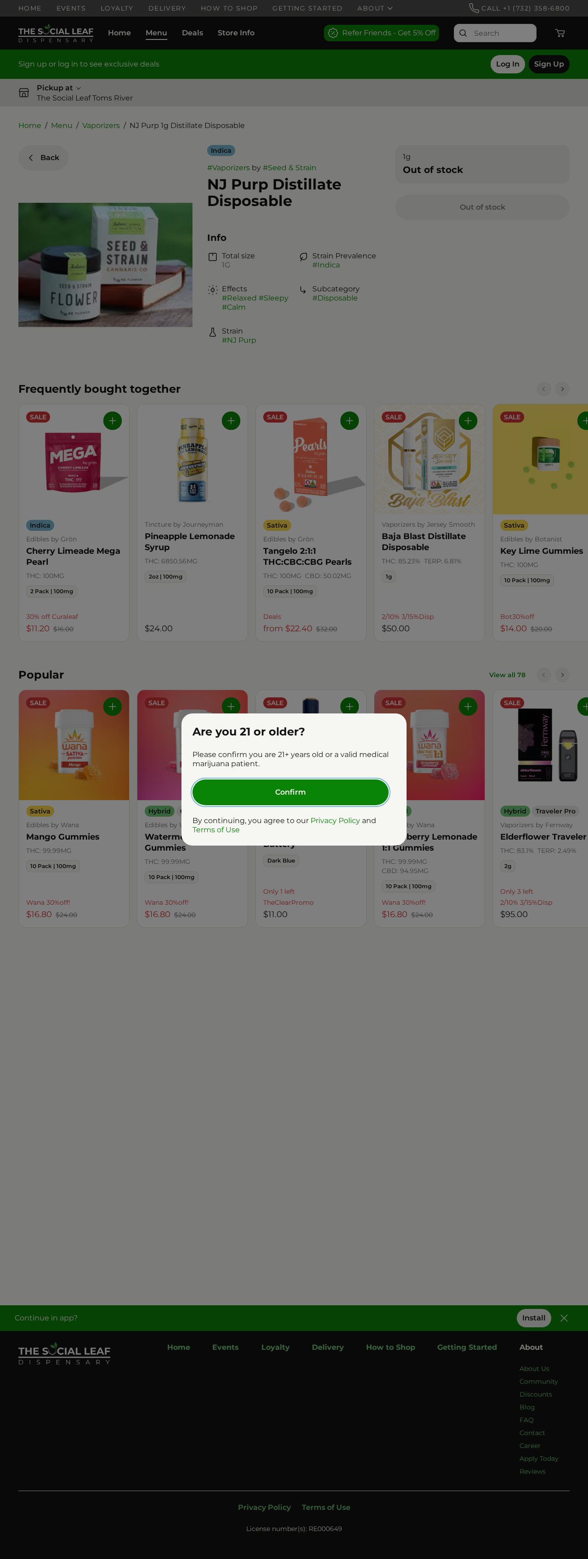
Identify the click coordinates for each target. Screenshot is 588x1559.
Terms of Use (216, 829)
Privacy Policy (335, 820)
